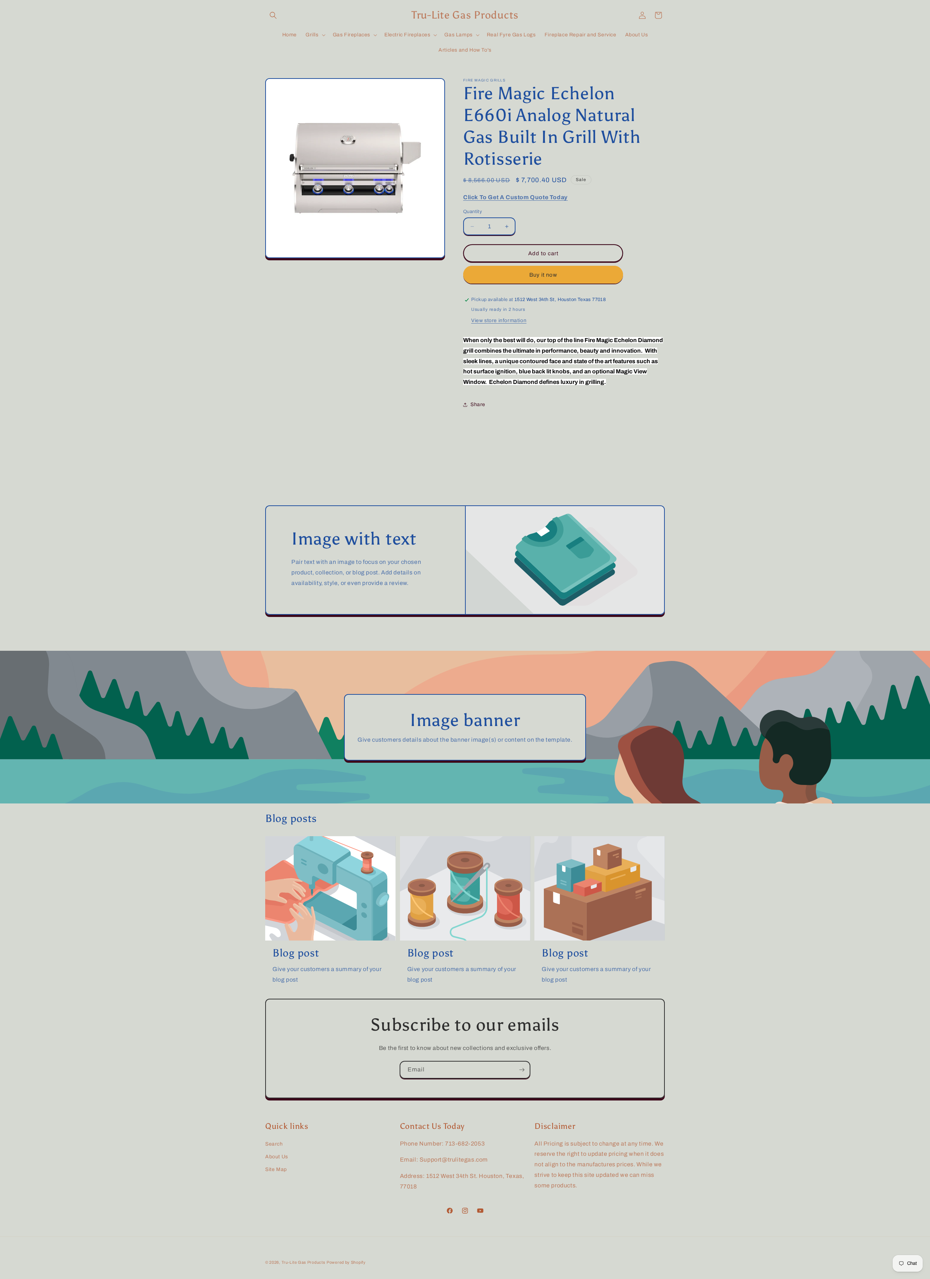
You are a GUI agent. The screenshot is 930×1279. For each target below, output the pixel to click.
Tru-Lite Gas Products (304, 1262)
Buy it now (543, 275)
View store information (498, 320)
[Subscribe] (522, 1070)
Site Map (276, 1169)
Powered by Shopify (346, 1262)
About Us (276, 1156)
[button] (273, 15)
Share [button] (477, 404)
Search (274, 1144)
